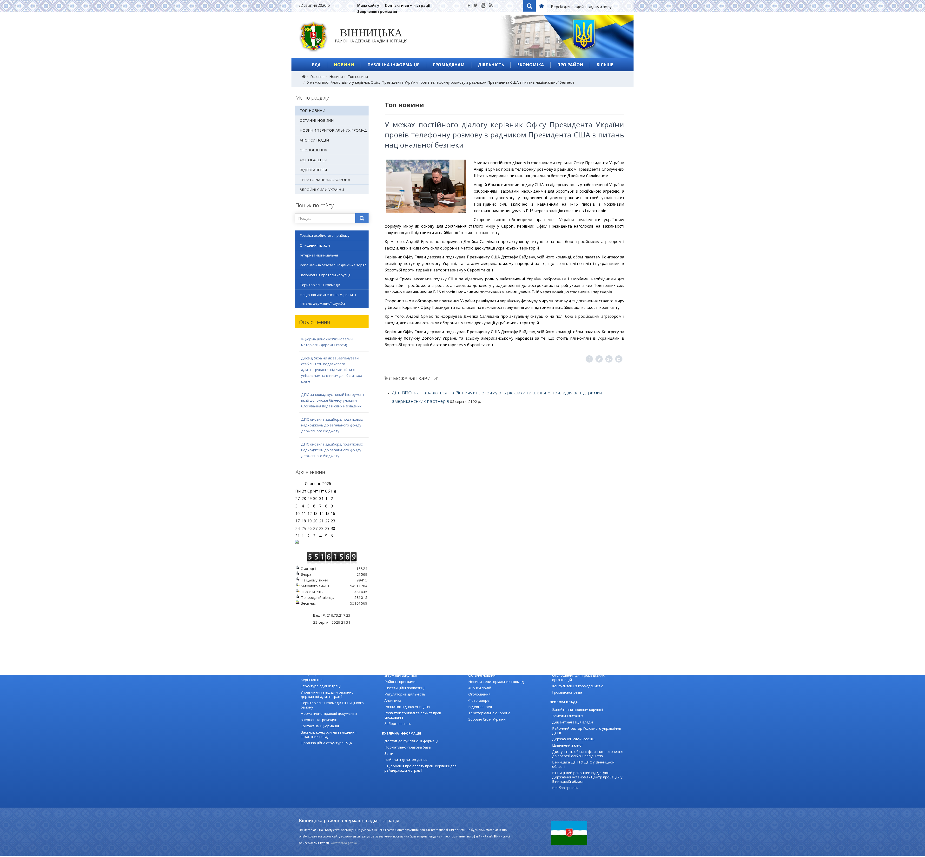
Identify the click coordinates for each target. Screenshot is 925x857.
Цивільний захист (567, 745)
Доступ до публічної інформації (411, 740)
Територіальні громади (320, 284)
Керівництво (312, 679)
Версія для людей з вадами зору (581, 6)
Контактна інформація (320, 725)
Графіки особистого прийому (325, 235)
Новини (344, 64)
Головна (317, 76)
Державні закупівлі (400, 675)
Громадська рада (567, 692)
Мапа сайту (368, 5)
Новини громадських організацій (580, 669)
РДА (316, 64)
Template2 (543, 6)
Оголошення (313, 150)
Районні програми (400, 681)
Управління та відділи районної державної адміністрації (328, 694)
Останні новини (317, 120)
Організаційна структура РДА (326, 742)
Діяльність (491, 64)
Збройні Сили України (322, 189)
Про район (570, 64)
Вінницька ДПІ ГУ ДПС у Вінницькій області (583, 764)
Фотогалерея (313, 159)
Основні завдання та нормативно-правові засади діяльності (337, 671)
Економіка (530, 64)
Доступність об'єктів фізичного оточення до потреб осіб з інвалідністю (587, 753)
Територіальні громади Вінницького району (332, 704)
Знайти (362, 218)
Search (529, 6)
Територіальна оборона (325, 179)
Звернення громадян (377, 11)
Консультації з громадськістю (577, 685)
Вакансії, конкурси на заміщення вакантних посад (329, 734)
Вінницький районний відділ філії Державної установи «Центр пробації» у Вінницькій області (587, 777)
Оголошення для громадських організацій (578, 677)
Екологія (391, 669)
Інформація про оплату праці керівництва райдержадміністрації (420, 768)
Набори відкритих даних (406, 759)
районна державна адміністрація (371, 37)
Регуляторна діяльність (404, 694)
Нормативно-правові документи (329, 713)
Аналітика (392, 700)
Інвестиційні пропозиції (404, 687)
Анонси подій (314, 140)
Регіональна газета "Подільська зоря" (333, 265)
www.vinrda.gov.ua (344, 843)
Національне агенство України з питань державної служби (328, 299)
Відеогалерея (313, 169)
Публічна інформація (393, 64)
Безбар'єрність (565, 787)
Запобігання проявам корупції (325, 274)
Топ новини (358, 76)
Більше (604, 64)
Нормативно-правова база (407, 747)
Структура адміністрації (321, 685)
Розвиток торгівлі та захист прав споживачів (412, 715)
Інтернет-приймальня (319, 255)
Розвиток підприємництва (407, 706)
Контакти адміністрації (407, 5)
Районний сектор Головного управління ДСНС (586, 730)
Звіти (388, 753)
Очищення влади (315, 245)
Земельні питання (567, 715)
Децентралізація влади (572, 722)
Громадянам (449, 64)
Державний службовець (573, 738)
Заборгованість (397, 723)
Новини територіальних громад (333, 130)
